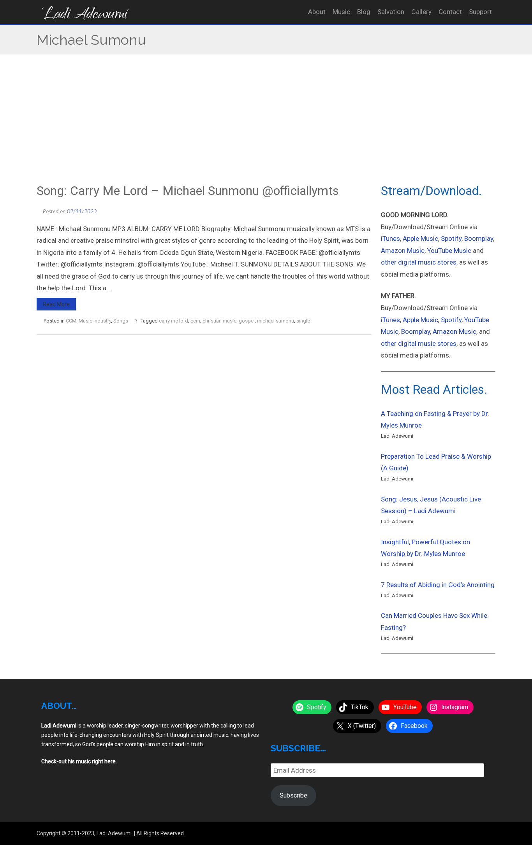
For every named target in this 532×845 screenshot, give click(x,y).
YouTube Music (449, 250)
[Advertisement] (266, 124)
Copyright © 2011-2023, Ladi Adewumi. (85, 833)
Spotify (451, 238)
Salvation (390, 12)
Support (480, 12)
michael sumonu (275, 321)
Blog (363, 12)
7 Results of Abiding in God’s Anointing (438, 585)
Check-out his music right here (78, 761)
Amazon (446, 331)
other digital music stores (418, 262)
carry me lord (173, 321)
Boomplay (478, 238)
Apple (412, 320)
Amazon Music (403, 250)
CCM (71, 321)
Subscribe (293, 795)
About (317, 12)
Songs (120, 321)
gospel (247, 321)
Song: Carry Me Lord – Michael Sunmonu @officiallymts (188, 190)
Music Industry (95, 321)
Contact (450, 12)
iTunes (390, 238)
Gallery (421, 12)
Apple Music (420, 238)
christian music (219, 321)
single (303, 321)
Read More (56, 304)
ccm (195, 321)
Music (341, 12)
